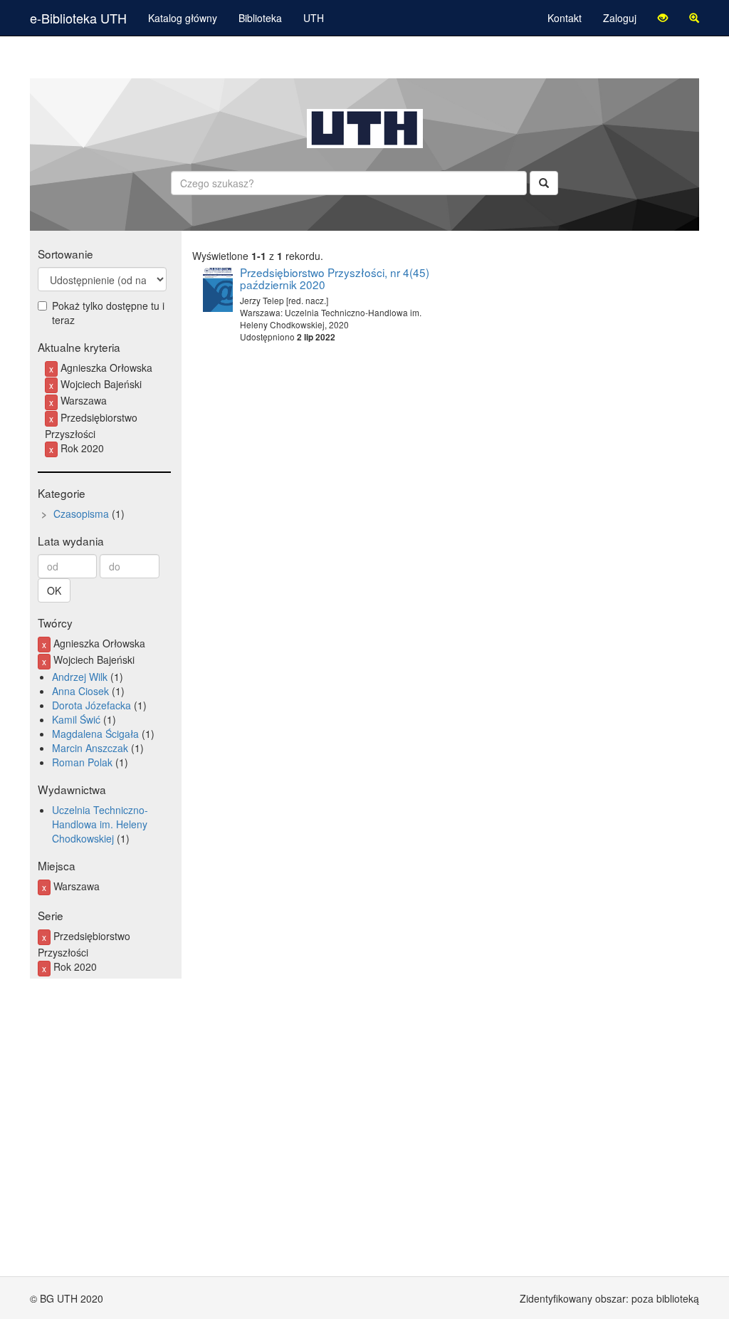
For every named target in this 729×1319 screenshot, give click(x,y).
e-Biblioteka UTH (78, 18)
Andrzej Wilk (79, 676)
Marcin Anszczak (90, 748)
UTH (313, 18)
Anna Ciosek (80, 691)
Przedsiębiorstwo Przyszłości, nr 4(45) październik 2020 (334, 278)
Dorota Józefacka (91, 705)
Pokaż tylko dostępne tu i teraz (108, 312)
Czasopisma (81, 513)
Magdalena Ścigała (95, 733)
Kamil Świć (76, 719)
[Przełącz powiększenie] (694, 18)
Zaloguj (619, 18)
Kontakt (564, 18)
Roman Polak (82, 762)
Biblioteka (260, 18)
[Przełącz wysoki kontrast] (662, 18)
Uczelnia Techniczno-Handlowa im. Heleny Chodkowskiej (100, 824)
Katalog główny (182, 18)
